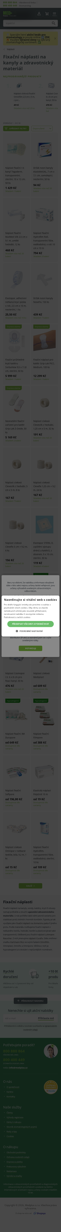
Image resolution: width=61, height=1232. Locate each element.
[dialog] (30, 616)
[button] (30, 630)
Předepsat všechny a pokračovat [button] (30, 624)
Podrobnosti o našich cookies (17, 617)
